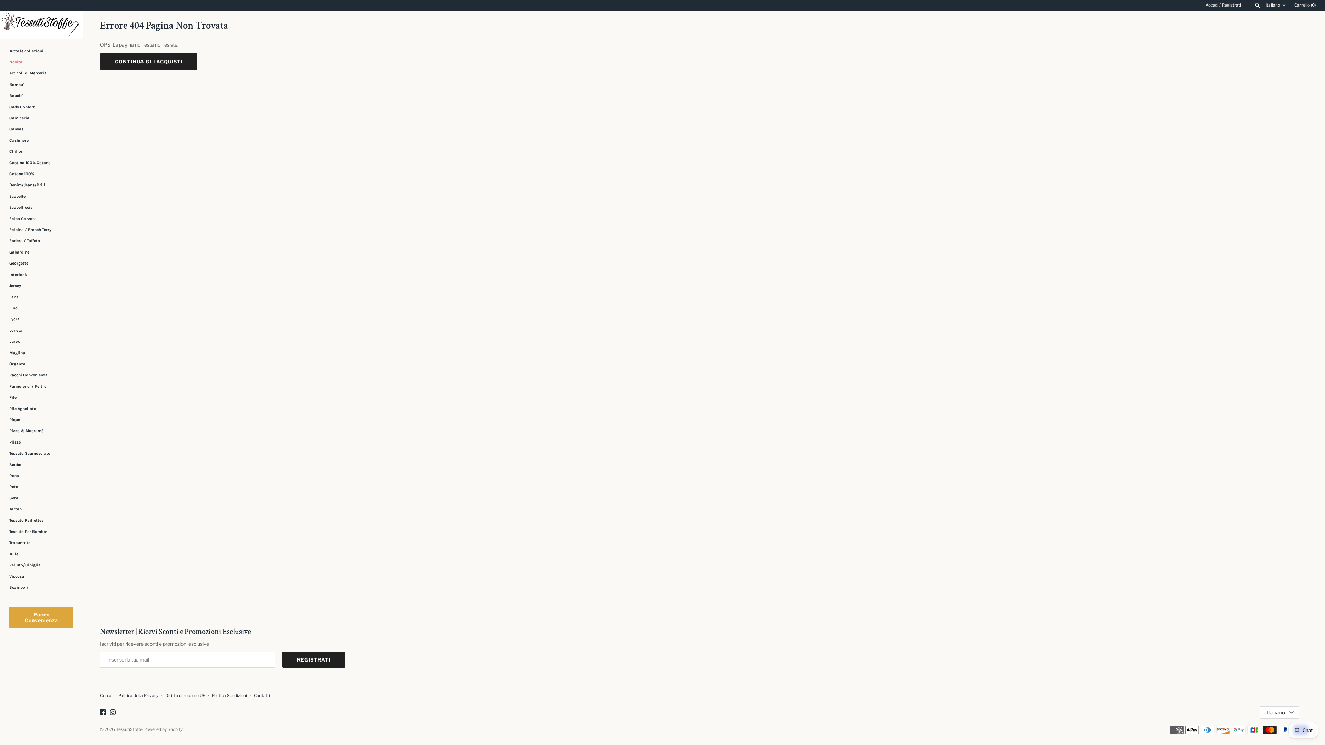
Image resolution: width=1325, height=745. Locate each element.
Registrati (1231, 5)
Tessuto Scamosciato (29, 453)
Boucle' (16, 95)
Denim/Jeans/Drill (27, 184)
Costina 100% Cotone (29, 162)
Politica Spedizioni (229, 695)
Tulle (13, 554)
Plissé (15, 442)
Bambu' (16, 84)
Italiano (1273, 5)
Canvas (16, 129)
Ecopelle (17, 196)
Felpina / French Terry (30, 229)
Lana (14, 297)
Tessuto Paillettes (26, 520)
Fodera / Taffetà (24, 240)
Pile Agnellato (22, 408)
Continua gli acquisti (149, 61)
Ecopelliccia (21, 207)
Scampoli (18, 587)
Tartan (15, 509)
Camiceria (19, 118)
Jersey (15, 285)
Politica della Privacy (138, 695)
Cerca (105, 695)
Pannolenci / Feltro (28, 386)
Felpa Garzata (23, 218)
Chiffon (16, 151)
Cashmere (19, 140)
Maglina (17, 352)
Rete (13, 486)
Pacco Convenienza (41, 617)
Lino (13, 308)
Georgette (18, 263)
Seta (13, 498)
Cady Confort (22, 107)
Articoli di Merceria (28, 73)
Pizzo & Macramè (26, 430)
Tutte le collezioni (26, 51)
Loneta (15, 330)
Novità (15, 62)
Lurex (14, 341)
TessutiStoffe (129, 729)
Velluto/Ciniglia (25, 565)
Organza (17, 363)
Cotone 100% (21, 173)
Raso (14, 475)
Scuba (15, 464)
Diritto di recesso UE (185, 695)
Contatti (262, 695)
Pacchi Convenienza (28, 374)
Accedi (1212, 5)
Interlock (18, 274)
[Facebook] (103, 712)
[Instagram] (113, 712)
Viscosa (16, 576)
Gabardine (19, 252)
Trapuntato (20, 542)
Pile (13, 397)
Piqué (14, 419)
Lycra (14, 319)
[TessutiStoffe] (41, 25)
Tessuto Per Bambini (29, 531)
